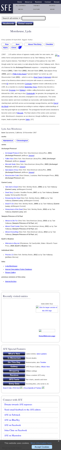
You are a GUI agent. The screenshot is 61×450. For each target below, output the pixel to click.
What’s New (45, 367)
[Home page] (6, 8)
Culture (36, 9)
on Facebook (12, 425)
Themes (36, 6)
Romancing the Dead (12, 198)
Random (38, 2)
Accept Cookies (42, 447)
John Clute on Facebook (15, 430)
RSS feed (16, 388)
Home (19, 2)
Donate (57, 2)
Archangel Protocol (12, 153)
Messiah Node (10, 164)
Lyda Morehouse (11, 266)
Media (20, 9)
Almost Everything (11, 232)
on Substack (12, 414)
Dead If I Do (9, 204)
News (52, 9)
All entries (21, 6)
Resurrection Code (12, 175)
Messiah (20, 113)
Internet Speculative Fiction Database (18, 269)
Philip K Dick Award (20, 74)
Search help (7, 388)
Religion (22, 90)
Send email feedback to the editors (22, 409)
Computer (28, 84)
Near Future (38, 77)
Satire (28, 119)
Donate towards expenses (18, 404)
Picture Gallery (10, 272)
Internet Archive (10, 281)
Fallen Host (9, 158)
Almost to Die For (11, 221)
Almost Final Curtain (12, 226)
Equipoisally (31, 93)
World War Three (31, 87)
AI (7, 84)
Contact (48, 2)
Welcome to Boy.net (12, 243)
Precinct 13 (9, 255)
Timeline (43, 362)
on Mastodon (12, 435)
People (52, 6)
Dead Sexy (9, 192)
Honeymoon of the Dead (14, 209)
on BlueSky (12, 419)
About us (28, 2)
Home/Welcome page (47, 336)
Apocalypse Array (11, 170)
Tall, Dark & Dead (11, 187)
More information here (41, 443)
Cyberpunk (47, 77)
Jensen (31, 155)
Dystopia (12, 90)
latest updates (42, 354)
